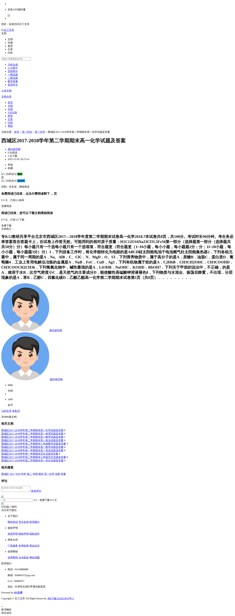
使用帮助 (13, 557)
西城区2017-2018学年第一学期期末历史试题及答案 (29, 453)
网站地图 (34, 557)
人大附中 (13, 68)
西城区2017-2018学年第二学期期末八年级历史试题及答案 (33, 457)
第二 (29, 474)
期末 (40, 474)
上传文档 (6, 90)
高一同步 (27, 132)
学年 (23, 474)
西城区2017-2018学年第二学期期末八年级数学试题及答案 (33, 443)
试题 (57, 474)
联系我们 (34, 522)
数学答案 (13, 81)
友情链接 (24, 545)
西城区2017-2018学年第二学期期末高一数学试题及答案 (32, 447)
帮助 (10, 126)
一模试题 (13, 74)
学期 (35, 474)
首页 (10, 102)
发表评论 (36, 491)
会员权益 (24, 557)
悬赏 (10, 116)
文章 (10, 119)
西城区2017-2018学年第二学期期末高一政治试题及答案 (32, 440)
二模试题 (13, 78)
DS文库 (18, 592)
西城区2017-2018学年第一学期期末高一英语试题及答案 (32, 450)
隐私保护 (34, 533)
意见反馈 (24, 522)
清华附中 (13, 71)
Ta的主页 (6, 411)
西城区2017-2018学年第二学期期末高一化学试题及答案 (32, 430)
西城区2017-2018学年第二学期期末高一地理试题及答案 (32, 433)
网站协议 (13, 522)
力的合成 (13, 64)
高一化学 (40, 132)
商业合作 (34, 545)
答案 (63, 474)
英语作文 (13, 84)
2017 (12, 474)
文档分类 (6, 96)
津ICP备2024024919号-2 (60, 598)
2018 (17, 474)
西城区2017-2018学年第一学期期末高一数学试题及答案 (32, 437)
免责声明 (13, 533)
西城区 (5, 474)
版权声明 (24, 533)
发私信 (16, 411)
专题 (10, 109)
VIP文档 (12, 112)
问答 (10, 122)
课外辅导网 (14, 149)
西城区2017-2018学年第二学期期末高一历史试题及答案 (32, 460)
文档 (10, 106)
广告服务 (13, 545)
